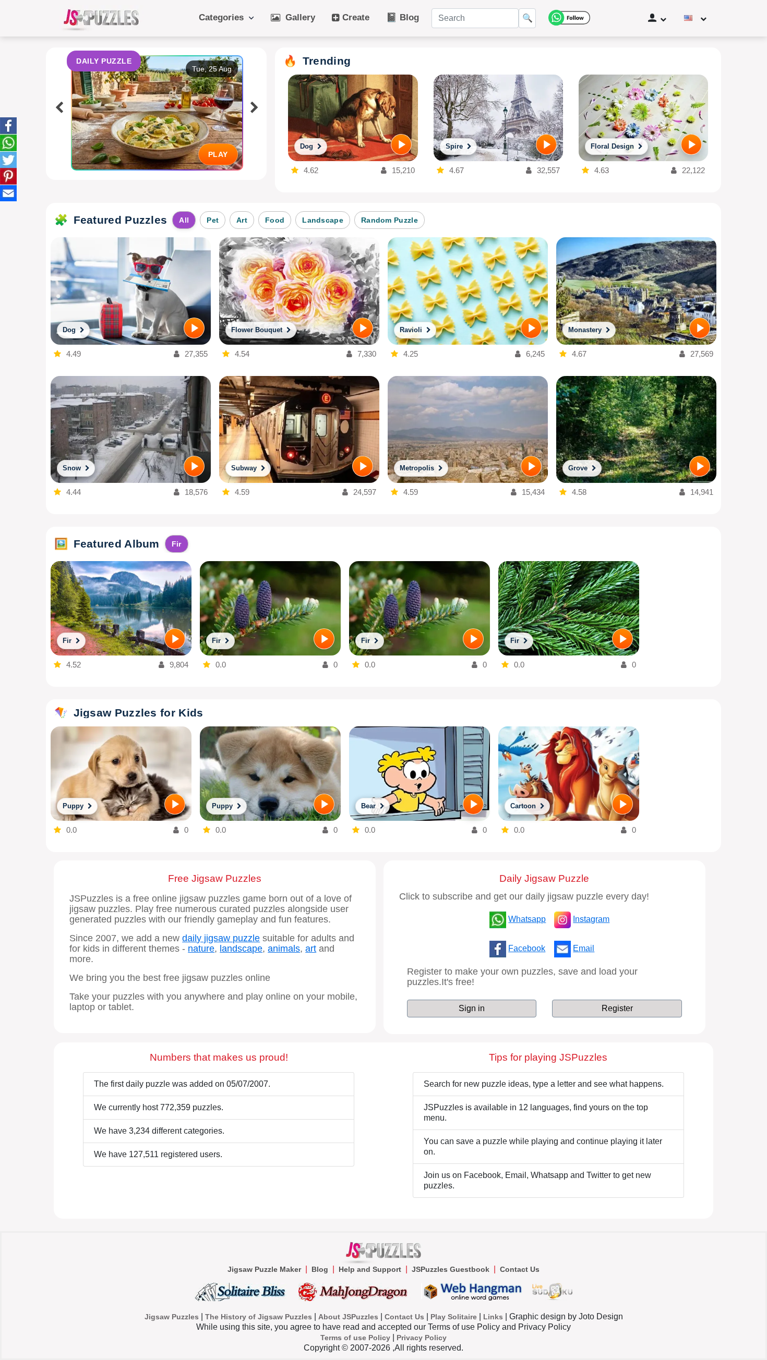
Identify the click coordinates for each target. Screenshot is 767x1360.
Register (617, 1008)
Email (583, 948)
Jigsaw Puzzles (172, 1317)
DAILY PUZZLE (103, 61)
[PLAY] (401, 144)
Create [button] (354, 17)
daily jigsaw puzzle (221, 938)
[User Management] (657, 18)
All (184, 220)
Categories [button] (224, 17)
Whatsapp (527, 919)
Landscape (322, 220)
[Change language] (695, 18)
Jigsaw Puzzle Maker (264, 1269)
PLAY (218, 154)
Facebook (526, 948)
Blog (319, 1269)
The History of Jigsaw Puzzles (258, 1317)
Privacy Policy (422, 1337)
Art (241, 220)
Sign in (472, 1008)
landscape (241, 948)
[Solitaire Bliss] (242, 1291)
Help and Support (370, 1269)
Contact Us (520, 1269)
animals (284, 948)
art (310, 948)
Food (274, 220)
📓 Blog (402, 17)
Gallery (297, 17)
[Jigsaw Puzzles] (101, 18)
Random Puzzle (389, 220)
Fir (177, 544)
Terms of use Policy (355, 1337)
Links (493, 1317)
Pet (213, 220)
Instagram (591, 919)
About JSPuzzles (348, 1317)
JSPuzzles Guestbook (450, 1269)
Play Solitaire (453, 1317)
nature (201, 948)
